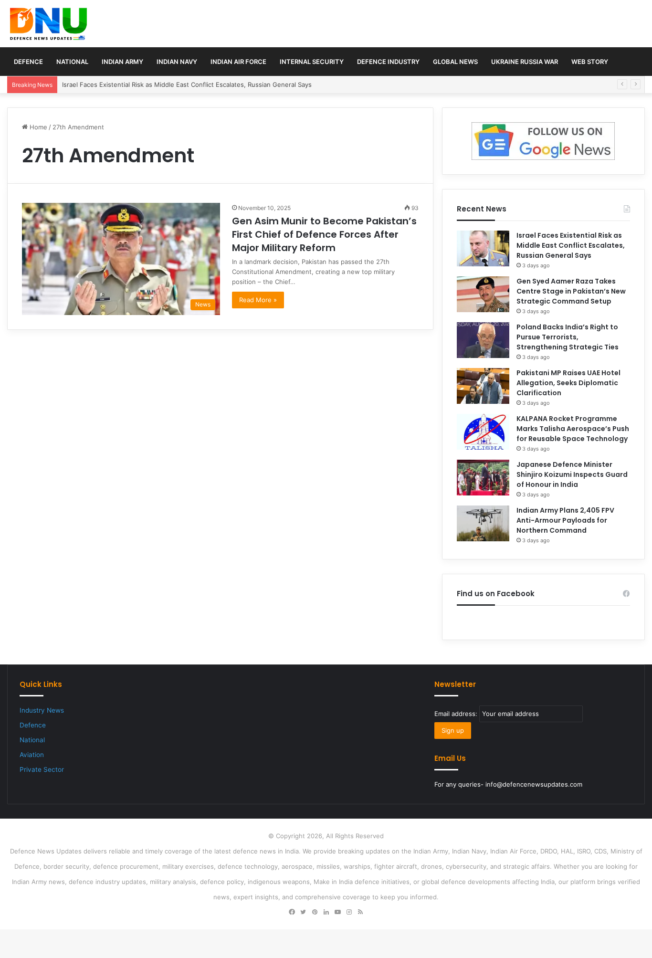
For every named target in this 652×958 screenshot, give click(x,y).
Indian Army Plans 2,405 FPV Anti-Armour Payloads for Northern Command (565, 520)
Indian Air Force (238, 61)
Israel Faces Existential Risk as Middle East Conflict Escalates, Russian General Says (570, 245)
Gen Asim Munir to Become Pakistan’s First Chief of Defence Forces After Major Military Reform (324, 234)
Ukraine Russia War (524, 61)
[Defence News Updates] (48, 23)
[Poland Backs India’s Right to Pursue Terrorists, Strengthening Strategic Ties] (483, 340)
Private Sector (42, 769)
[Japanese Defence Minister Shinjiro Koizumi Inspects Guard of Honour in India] (483, 477)
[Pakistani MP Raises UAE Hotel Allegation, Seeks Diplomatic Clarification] (483, 386)
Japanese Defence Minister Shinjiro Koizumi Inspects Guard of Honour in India (572, 474)
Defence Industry (388, 61)
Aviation (32, 754)
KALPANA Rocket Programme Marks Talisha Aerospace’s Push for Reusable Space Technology (572, 428)
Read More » (258, 300)
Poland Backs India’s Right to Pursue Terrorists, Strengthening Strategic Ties (567, 337)
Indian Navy (177, 61)
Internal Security (312, 61)
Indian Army (122, 61)
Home (37, 127)
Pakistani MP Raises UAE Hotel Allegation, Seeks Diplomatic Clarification (568, 383)
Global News (455, 61)
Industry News (42, 710)
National (72, 61)
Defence (28, 61)
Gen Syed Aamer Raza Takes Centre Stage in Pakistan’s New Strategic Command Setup (571, 291)
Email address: (456, 713)
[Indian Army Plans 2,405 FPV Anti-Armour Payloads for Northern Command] (483, 523)
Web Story (589, 61)
